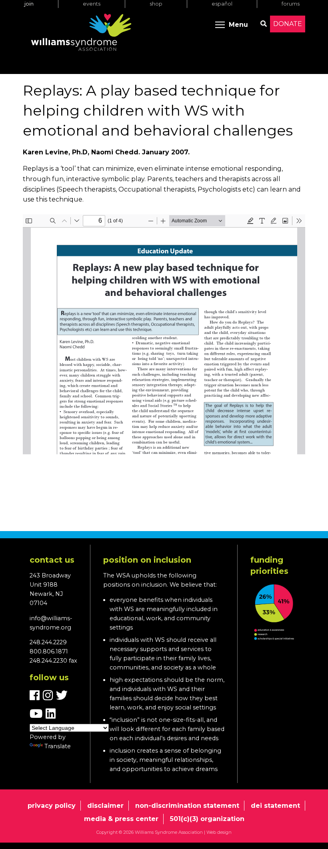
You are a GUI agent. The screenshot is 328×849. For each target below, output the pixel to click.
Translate (57, 746)
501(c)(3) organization (207, 819)
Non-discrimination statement (187, 805)
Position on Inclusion (147, 560)
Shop (156, 4)
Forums (291, 4)
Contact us (52, 560)
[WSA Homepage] (81, 34)
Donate (287, 24)
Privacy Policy (52, 805)
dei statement (275, 805)
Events (91, 4)
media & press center (121, 819)
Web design (219, 832)
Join (29, 4)
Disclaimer (105, 805)
